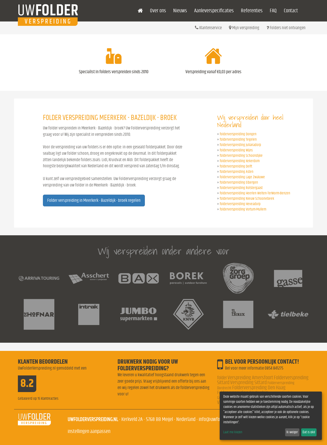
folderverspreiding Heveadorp (240, 204)
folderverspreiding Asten (236, 172)
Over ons (158, 10)
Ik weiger (292, 432)
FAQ (273, 10)
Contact (291, 10)
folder (222, 377)
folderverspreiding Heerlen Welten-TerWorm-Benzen (255, 193)
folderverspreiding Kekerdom (240, 161)
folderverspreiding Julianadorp (240, 145)
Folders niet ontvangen (287, 28)
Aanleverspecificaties (214, 10)
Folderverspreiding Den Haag (258, 387)
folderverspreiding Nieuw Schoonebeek (247, 199)
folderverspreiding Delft (236, 166)
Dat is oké (308, 432)
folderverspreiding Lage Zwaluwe (242, 177)
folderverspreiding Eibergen (239, 182)
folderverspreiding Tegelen (238, 139)
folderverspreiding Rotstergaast (241, 188)
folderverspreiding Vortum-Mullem (243, 209)
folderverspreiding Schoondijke (241, 156)
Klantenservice (210, 28)
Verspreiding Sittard (248, 382)
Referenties (252, 10)
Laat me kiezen (232, 432)
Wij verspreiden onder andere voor (163, 251)
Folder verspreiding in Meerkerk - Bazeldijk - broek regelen (94, 200)
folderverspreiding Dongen (238, 134)
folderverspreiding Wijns (236, 150)
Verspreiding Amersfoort (250, 377)
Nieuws (180, 10)
